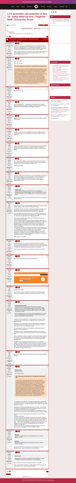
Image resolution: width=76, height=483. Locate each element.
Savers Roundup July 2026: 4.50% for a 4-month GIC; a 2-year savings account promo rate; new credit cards (61, 73)
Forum (17, 6)
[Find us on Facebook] (54, 12)
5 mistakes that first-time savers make (60, 75)
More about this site (54, 118)
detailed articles (60, 110)
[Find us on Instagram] (56, 12)
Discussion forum (10, 31)
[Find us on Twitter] (52, 12)
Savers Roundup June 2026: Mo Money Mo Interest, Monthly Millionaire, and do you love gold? (61, 79)
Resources (49, 6)
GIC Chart (43, 6)
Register (41, 25)
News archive (53, 23)
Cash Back (62, 6)
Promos (55, 6)
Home (13, 6)
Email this (19, 41)
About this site (51, 480)
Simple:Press (26, 476)
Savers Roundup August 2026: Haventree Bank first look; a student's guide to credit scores (61, 66)
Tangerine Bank (11, 32)
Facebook (11, 41)
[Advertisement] (60, 34)
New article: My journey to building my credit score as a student (37, 1)
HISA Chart (29, 6)
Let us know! (62, 116)
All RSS (9, 474)
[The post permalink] (16, 43)
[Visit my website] (9, 113)
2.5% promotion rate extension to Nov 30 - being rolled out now (21, 33)
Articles (23, 6)
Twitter (15, 41)
